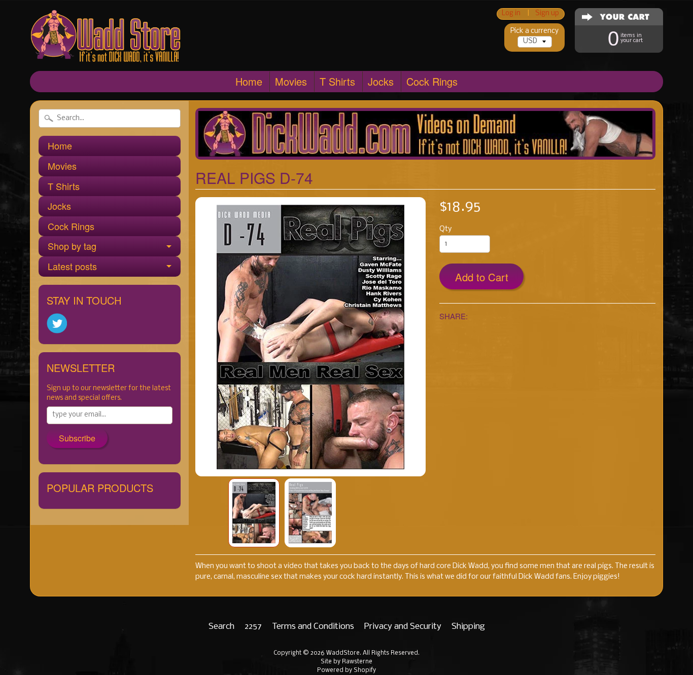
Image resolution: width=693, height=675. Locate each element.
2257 (253, 626)
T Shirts (337, 81)
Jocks (381, 81)
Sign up (547, 14)
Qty (445, 229)
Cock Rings (432, 81)
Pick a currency (534, 31)
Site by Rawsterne (346, 662)
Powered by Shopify (346, 670)
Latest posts (72, 266)
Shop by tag (72, 245)
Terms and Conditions (313, 626)
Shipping (468, 626)
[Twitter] (57, 323)
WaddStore (343, 653)
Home (248, 81)
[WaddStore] (106, 47)
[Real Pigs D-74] (254, 513)
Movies (291, 81)
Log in (511, 14)
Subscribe (77, 438)
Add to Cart (481, 277)
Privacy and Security (402, 626)
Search (221, 626)
